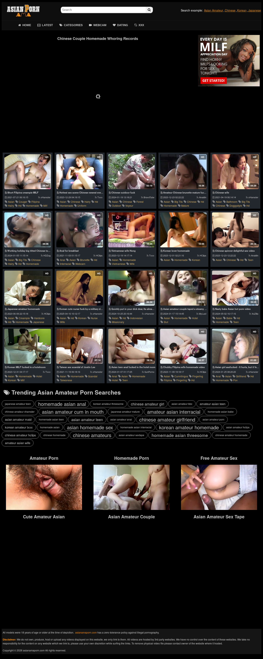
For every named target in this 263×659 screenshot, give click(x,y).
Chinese (230, 10)
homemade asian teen (51, 419)
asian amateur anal (121, 419)
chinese (75, 201)
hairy (11, 205)
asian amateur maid (18, 419)
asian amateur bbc (182, 403)
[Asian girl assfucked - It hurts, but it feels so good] (235, 346)
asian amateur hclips (237, 427)
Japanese (254, 10)
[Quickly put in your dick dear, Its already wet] (131, 288)
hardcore (39, 318)
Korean (242, 10)
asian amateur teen (87, 419)
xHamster (46, 197)
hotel (195, 318)
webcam (80, 263)
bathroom (231, 201)
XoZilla (255, 313)
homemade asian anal (62, 403)
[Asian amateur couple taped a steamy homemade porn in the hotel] (183, 288)
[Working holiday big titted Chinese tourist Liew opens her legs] (27, 229)
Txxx (100, 197)
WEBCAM (99, 25)
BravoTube (149, 197)
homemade (32, 205)
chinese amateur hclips (20, 435)
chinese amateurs (92, 435)
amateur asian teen (212, 404)
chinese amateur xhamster (20, 411)
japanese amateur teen (18, 403)
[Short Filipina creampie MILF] (27, 171)
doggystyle (236, 205)
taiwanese (66, 380)
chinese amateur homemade (231, 435)
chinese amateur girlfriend (167, 419)
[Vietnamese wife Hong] (131, 229)
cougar (23, 201)
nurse (94, 318)
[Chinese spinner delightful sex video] (235, 229)
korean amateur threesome (108, 403)
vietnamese (118, 263)
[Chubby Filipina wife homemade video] (183, 346)
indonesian (136, 318)
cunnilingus (181, 376)
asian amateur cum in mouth (73, 411)
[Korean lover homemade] (183, 229)
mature (185, 205)
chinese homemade (54, 435)
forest (139, 201)
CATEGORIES (73, 25)
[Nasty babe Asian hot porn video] (235, 288)
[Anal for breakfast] (79, 229)
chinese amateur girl (147, 404)
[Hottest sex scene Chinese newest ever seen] (79, 171)
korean (196, 260)
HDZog (47, 255)
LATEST (47, 25)
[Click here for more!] (229, 60)
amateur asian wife (17, 443)
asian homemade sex (90, 427)
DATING (122, 25)
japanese (38, 322)
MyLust (202, 313)
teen (250, 260)
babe (229, 318)
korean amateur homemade (189, 427)
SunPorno (149, 371)
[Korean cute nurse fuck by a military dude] (79, 288)
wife (132, 263)
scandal (92, 376)
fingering (197, 376)
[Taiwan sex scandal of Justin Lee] (79, 346)
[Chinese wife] (235, 171)
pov (235, 380)
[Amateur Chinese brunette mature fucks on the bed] (183, 171)
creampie (24, 318)
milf (45, 205)
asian (11, 201)
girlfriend (241, 376)
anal (62, 260)
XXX (141, 25)
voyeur (129, 205)
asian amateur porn (213, 419)
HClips (99, 255)
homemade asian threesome (180, 435)
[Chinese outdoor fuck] (131, 171)
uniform (81, 205)
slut (166, 322)
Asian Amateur (213, 10)
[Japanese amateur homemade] (27, 288)
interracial (65, 263)
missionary (118, 322)
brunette (85, 260)
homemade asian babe (221, 411)
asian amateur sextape (131, 435)
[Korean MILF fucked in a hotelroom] (27, 346)
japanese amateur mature (125, 411)
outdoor (116, 205)
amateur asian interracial (173, 411)
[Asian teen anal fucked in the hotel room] (131, 346)
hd (20, 205)
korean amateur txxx (19, 427)
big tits (178, 201)
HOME (26, 25)
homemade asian (50, 427)
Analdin (202, 197)
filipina (35, 201)
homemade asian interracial (136, 427)
